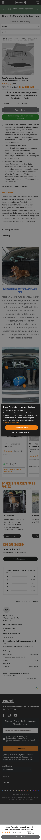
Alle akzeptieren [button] (21, 427)
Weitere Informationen (11, 423)
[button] (20, 432)
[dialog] (20, 420)
